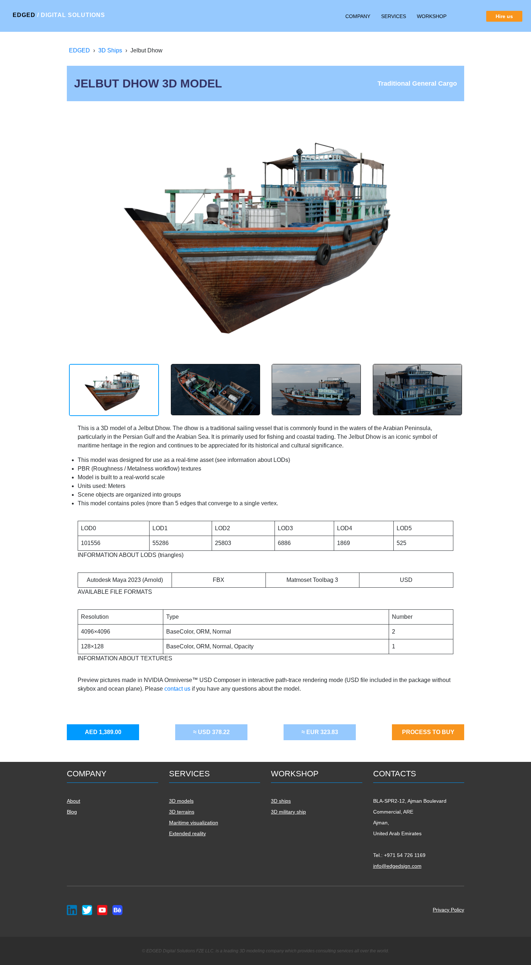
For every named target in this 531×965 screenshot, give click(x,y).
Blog (72, 812)
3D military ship (288, 812)
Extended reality (187, 833)
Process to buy (428, 732)
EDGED (59, 15)
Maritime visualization (193, 822)
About (73, 801)
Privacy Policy (448, 910)
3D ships (281, 801)
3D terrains (181, 812)
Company (357, 16)
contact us (178, 689)
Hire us (504, 16)
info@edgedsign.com (397, 866)
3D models (181, 801)
